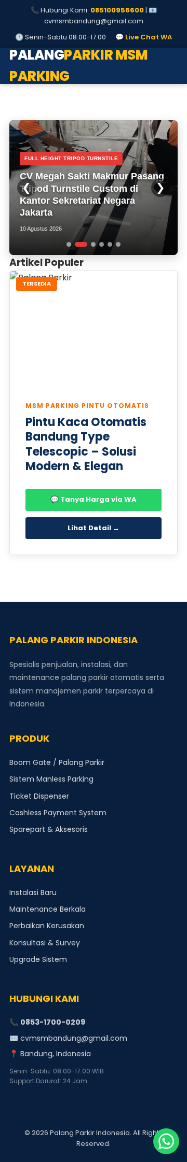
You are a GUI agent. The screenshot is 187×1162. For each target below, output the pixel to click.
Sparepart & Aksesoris (48, 829)
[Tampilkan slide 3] (93, 244)
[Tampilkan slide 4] (101, 244)
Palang (78, 66)
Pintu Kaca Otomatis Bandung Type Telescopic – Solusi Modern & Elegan (85, 444)
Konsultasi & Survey (44, 943)
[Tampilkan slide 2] (81, 244)
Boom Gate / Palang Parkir (56, 762)
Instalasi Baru (33, 892)
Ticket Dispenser (39, 796)
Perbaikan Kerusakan (46, 925)
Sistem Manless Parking (51, 779)
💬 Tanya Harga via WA (93, 499)
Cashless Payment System (57, 812)
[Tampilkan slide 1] (68, 244)
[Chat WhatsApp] (166, 1141)
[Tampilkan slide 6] (118, 244)
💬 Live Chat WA (143, 37)
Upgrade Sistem (38, 959)
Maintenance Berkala (47, 909)
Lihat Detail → (93, 528)
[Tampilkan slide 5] (110, 244)
